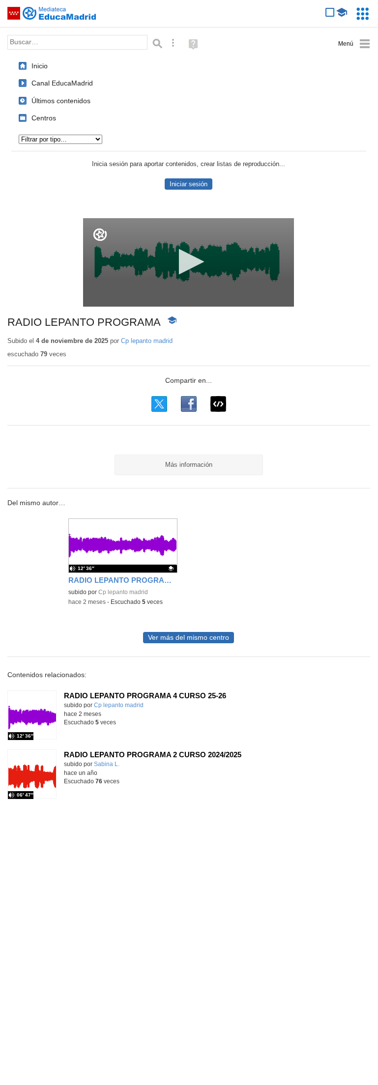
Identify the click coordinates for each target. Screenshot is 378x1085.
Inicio (39, 66)
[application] (188, 262)
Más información (188, 464)
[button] (188, 262)
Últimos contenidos (60, 101)
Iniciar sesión (188, 184)
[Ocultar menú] (354, 44)
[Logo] (100, 234)
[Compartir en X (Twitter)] (159, 404)
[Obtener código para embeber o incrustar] (218, 404)
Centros (43, 118)
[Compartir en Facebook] (189, 404)
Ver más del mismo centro (188, 637)
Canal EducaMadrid (62, 83)
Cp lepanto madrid (147, 340)
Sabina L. (106, 764)
